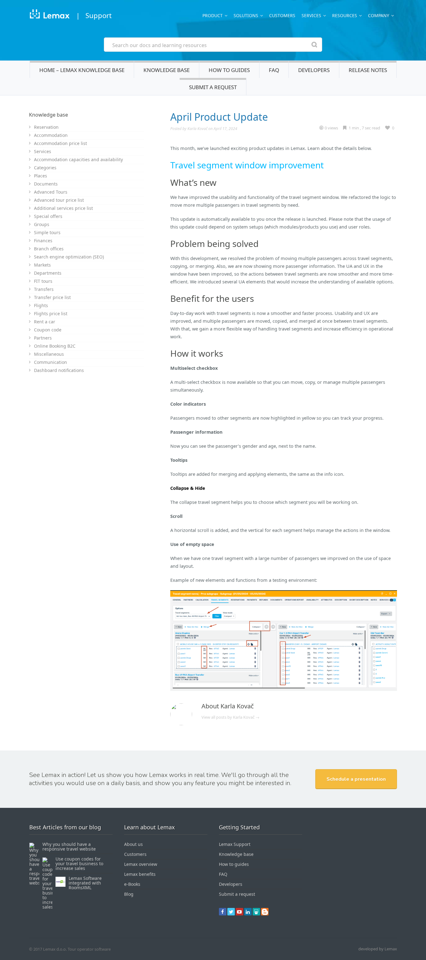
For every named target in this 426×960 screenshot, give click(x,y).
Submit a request (213, 87)
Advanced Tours (50, 192)
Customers (282, 15)
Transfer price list (52, 297)
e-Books (132, 884)
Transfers (44, 289)
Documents (46, 184)
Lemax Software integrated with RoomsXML (85, 882)
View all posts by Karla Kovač (230, 717)
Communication (50, 362)
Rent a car (44, 322)
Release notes (368, 70)
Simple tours (47, 232)
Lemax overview (140, 864)
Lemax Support (234, 844)
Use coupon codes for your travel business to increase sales (79, 863)
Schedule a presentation (356, 779)
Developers (314, 70)
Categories (45, 168)
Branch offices (49, 249)
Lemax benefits (140, 874)
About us (133, 844)
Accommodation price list (60, 143)
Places (40, 176)
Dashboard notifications (59, 370)
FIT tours (43, 281)
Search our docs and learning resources (159, 45)
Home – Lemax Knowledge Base (81, 70)
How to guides (229, 70)
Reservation (46, 127)
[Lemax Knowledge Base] (49, 15)
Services (42, 151)
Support (98, 15)
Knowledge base (166, 70)
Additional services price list (63, 208)
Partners (43, 338)
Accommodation (51, 135)
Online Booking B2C (54, 346)
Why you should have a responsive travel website (69, 846)
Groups (41, 224)
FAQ (274, 70)
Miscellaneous (49, 354)
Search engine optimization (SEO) (69, 257)
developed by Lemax (377, 949)
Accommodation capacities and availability (78, 159)
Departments (47, 273)
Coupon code (47, 330)
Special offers (48, 216)
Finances (43, 241)
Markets (42, 265)
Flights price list (50, 313)
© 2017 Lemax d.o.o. (48, 949)
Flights (41, 305)
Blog (128, 894)
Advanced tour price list (59, 200)
